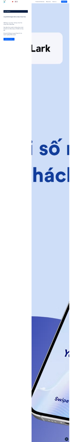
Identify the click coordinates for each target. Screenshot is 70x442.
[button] (40, 1)
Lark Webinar (7, 11)
